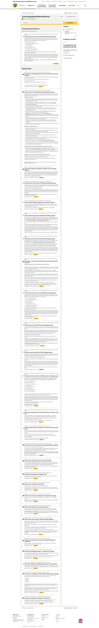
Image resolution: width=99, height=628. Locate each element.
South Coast (69, 29)
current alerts (32, 18)
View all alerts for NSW (68, 58)
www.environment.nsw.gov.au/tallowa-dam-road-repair (40, 284)
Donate (57, 621)
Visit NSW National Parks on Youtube (19, 626)
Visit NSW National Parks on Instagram (16, 626)
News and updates (44, 617)
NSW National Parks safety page (43, 512)
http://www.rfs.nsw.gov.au (69, 55)
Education (60, 1)
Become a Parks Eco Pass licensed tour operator (33, 619)
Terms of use (58, 615)
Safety (43, 1)
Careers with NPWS (30, 617)
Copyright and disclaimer (60, 618)
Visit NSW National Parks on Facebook (14, 626)
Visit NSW (14, 618)
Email (76, 12)
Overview (25, 22)
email (38, 344)
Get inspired (48, 1)
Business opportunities (31, 620)
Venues (76, 1)
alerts (70, 22)
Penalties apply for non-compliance (31, 59)
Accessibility (58, 614)
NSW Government (33, 626)
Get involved (29, 621)
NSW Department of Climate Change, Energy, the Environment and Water (18, 620)
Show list (40, 86)
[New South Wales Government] (80, 621)
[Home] (15, 5)
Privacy (57, 617)
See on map (56, 63)
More (76, 35)
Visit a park (21, 8)
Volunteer (64, 1)
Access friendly (54, 1)
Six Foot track (27, 113)
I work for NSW (40, 626)
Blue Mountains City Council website (47, 140)
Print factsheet (69, 12)
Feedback (43, 619)
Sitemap (57, 619)
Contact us (43, 618)
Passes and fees (70, 1)
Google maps (51, 150)
